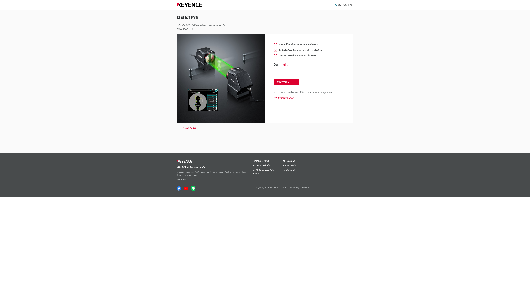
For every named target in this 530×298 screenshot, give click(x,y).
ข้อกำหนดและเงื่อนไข (261, 165)
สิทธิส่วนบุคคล (289, 161)
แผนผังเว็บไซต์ (289, 170)
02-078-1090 (345, 5)
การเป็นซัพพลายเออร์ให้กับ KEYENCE (264, 172)
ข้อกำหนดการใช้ (289, 165)
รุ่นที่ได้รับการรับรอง (261, 161)
